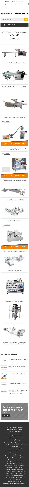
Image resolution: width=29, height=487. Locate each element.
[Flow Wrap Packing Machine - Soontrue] (14, 189)
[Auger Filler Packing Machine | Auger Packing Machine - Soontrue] (14, 132)
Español (13, 1)
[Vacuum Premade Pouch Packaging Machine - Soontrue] (14, 235)
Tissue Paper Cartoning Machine (17, 373)
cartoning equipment (14, 431)
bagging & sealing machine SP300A (14, 199)
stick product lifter (8, 442)
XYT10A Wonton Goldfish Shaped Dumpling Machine (14, 180)
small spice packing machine (14, 463)
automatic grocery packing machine (14, 477)
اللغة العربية (20, 1)
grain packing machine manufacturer (14, 465)
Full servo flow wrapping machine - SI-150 (14, 117)
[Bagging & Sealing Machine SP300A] (4, 384)
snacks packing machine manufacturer (14, 435)
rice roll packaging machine (14, 461)
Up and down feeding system (14, 220)
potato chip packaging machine (14, 450)
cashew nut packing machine (14, 429)
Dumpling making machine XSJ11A (14, 301)
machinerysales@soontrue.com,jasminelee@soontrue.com (14, 4)
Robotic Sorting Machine (14, 454)
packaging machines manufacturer (14, 469)
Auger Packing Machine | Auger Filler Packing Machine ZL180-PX (14, 148)
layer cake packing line (14, 448)
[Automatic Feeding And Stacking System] (4, 367)
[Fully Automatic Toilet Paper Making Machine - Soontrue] (14, 260)
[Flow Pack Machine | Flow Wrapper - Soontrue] (14, 52)
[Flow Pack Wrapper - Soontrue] (14, 101)
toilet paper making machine (14, 270)
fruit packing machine (14, 479)
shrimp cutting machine (14, 439)
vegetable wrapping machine (14, 467)
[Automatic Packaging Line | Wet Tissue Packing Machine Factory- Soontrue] (14, 332)
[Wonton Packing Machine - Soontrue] (14, 164)
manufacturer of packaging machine (15, 471)
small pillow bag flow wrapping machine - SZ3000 (14, 86)
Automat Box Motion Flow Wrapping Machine (14, 483)
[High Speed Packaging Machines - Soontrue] (14, 285)
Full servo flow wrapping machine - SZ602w (14, 62)
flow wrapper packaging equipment (14, 473)
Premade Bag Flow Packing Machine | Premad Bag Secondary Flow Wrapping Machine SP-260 (18, 392)
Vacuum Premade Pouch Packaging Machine (14, 251)
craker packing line (20, 442)
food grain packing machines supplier (14, 455)
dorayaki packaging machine (14, 427)
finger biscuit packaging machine (14, 433)
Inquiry (6, 415)
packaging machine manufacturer (14, 475)
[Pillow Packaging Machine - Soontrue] (14, 74)
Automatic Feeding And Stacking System (17, 367)
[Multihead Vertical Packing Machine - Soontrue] (14, 311)
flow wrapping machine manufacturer (14, 452)
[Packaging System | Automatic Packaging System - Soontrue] (14, 210)
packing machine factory (14, 481)
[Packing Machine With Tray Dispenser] (4, 360)
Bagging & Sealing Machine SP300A (18, 383)
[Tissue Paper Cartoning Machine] (4, 376)
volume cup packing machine (14, 437)
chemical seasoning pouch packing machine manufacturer (14, 445)
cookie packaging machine (14, 459)
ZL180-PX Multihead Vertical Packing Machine (14, 323)
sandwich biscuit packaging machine (14, 440)
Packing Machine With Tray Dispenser (18, 359)
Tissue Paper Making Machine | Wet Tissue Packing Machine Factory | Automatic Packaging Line (14, 343)
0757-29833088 (4, 7)
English (7, 1)
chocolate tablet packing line (14, 457)
